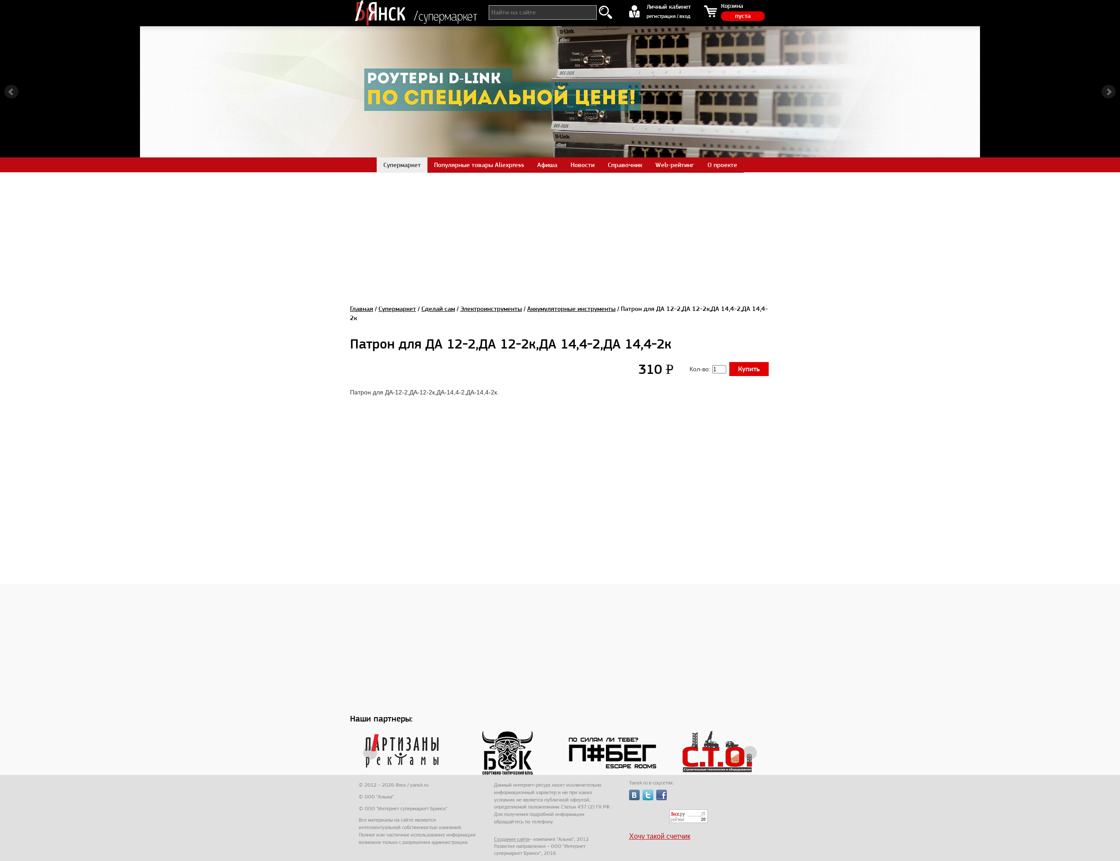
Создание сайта (511, 839)
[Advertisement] (560, 233)
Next (1109, 92)
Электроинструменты (491, 309)
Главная (361, 309)
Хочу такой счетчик (659, 836)
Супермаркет (397, 309)
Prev (11, 92)
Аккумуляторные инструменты (571, 309)
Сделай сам (438, 309)
